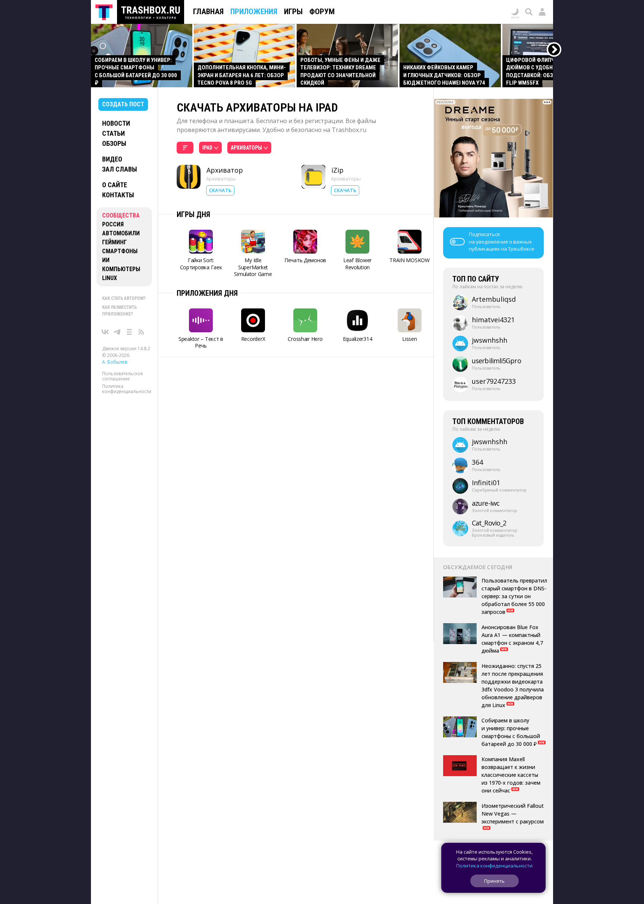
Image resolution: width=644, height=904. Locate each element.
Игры (293, 11)
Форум (322, 11)
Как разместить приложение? (119, 311)
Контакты (118, 195)
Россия (113, 224)
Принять (494, 881)
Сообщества (121, 215)
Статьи (113, 133)
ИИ (106, 260)
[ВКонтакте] (105, 332)
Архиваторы (221, 178)
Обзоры (114, 143)
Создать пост (123, 104)
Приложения (253, 11)
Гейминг (114, 242)
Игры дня (193, 214)
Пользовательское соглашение (122, 376)
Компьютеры (121, 269)
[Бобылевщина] (129, 332)
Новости (116, 123)
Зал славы (119, 169)
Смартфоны (120, 251)
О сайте (114, 185)
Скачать (220, 190)
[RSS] (141, 332)
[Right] (554, 49)
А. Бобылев (114, 362)
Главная (208, 11)
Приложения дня (207, 293)
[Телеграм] (117, 332)
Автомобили (121, 233)
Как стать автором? (124, 298)
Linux (109, 278)
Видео (112, 159)
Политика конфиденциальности (126, 389)
